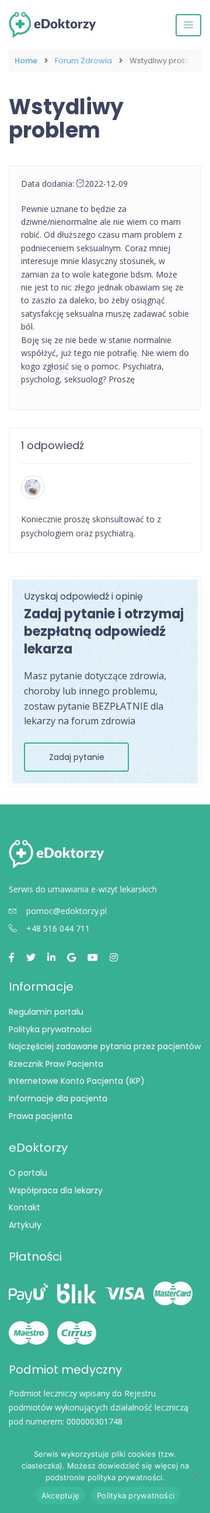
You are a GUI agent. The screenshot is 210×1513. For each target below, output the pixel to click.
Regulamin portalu (46, 1012)
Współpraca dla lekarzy (56, 1190)
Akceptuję (60, 1495)
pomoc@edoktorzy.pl (66, 910)
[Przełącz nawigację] (188, 25)
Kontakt (24, 1207)
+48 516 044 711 (58, 928)
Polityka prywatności (50, 1029)
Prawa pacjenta (40, 1116)
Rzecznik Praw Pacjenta (56, 1064)
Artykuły (25, 1225)
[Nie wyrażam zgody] (195, 1476)
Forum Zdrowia (83, 61)
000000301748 (94, 1421)
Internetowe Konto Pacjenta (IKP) (77, 1081)
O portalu (28, 1173)
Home (26, 61)
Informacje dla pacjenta (58, 1098)
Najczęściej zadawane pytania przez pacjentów (105, 1046)
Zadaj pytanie (76, 757)
